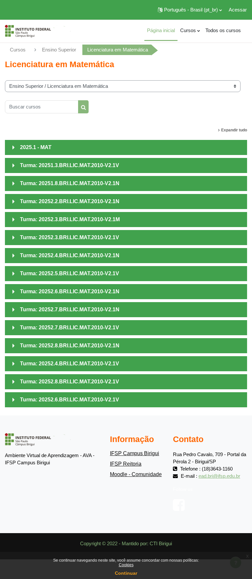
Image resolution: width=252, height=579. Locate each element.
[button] (190, 10)
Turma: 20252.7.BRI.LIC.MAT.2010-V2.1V (69, 327)
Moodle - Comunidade (136, 474)
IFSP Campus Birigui (134, 453)
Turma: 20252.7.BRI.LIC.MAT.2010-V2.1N (69, 309)
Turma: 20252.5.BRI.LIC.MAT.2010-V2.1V (69, 273)
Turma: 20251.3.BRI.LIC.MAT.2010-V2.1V (69, 165)
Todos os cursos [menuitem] (223, 30)
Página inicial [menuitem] (161, 30)
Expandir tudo (234, 130)
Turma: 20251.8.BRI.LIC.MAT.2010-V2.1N (69, 183)
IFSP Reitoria (125, 464)
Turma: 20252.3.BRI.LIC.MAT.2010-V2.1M (70, 219)
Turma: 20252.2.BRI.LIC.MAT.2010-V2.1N (69, 201)
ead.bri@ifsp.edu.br (219, 476)
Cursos (18, 49)
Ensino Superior (59, 49)
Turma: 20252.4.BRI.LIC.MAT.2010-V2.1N (69, 255)
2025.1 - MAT (36, 147)
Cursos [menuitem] (188, 30)
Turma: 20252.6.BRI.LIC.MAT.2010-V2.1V (69, 399)
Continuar (126, 573)
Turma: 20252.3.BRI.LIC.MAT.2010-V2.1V (69, 237)
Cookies (126, 565)
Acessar (238, 9)
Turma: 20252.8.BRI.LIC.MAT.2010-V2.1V (69, 381)
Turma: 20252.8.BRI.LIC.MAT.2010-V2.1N (69, 345)
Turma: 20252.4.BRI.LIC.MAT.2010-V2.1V (69, 363)
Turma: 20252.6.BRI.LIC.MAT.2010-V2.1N (69, 291)
